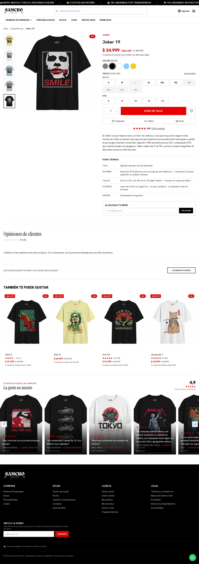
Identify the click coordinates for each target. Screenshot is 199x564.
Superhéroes (17, 28)
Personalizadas (45, 20)
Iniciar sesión (108, 491)
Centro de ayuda (61, 491)
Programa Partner (110, 512)
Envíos (56, 495)
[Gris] (105, 66)
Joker (106, 35)
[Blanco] (119, 66)
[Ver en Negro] (9, 101)
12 (149, 101)
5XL (108, 90)
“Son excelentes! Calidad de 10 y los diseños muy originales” (64, 442)
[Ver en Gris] (9, 86)
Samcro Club (108, 508)
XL (149, 82)
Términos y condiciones (162, 491)
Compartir (119, 121)
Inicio (5, 28)
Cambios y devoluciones (64, 499)
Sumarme (62, 534)
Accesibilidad (157, 508)
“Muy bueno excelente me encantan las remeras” (109, 442)
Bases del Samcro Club (162, 495)
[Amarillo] (133, 66)
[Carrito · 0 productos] (194, 11)
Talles (151, 121)
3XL (176, 82)
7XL (135, 90)
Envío (181, 121)
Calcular (186, 210)
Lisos (74, 20)
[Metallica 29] (155, 423)
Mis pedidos (107, 499)
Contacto (57, 503)
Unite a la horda (13, 523)
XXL (162, 82)
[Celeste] (126, 66)
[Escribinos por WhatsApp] (192, 557)
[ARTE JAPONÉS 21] (110, 423)
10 (135, 101)
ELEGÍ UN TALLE (153, 110)
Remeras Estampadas (17, 20)
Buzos (62, 20)
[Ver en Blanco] (9, 56)
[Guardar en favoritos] (191, 111)
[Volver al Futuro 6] (66, 423)
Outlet (6, 503)
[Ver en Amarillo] (9, 41)
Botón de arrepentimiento (163, 503)
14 (162, 101)
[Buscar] (57, 11)
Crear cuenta (108, 495)
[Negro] (112, 66)
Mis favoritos (108, 503)
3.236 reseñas (158, 128)
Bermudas (105, 20)
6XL (122, 90)
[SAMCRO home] (13, 11)
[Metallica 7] (21, 423)
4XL (189, 82)
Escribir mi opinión (181, 270)
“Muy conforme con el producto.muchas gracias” (20, 442)
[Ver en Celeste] (9, 71)
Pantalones (88, 20)
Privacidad (156, 499)
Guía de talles (190, 73)
